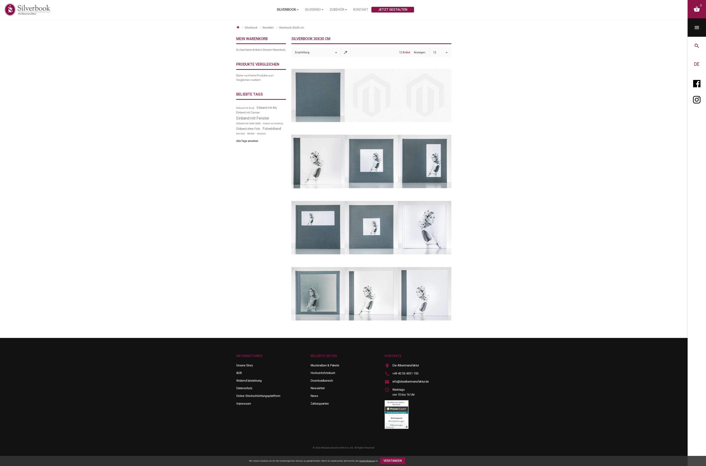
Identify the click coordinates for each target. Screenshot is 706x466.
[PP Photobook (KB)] (371, 95)
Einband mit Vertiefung (273, 123)
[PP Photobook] (424, 95)
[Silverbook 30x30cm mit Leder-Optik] (424, 294)
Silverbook (251, 27)
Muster (251, 133)
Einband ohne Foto (248, 128)
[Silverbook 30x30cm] (318, 95)
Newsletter (318, 388)
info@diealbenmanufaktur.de (410, 381)
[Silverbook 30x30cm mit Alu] (318, 294)
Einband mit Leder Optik (248, 123)
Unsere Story (244, 365)
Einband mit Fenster (252, 118)
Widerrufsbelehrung (249, 380)
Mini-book (240, 133)
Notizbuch (261, 133)
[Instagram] (697, 101)
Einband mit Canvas (248, 112)
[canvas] (371, 294)
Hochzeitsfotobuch (323, 373)
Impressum (243, 403)
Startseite (238, 27)
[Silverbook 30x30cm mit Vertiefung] (371, 228)
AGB (239, 373)
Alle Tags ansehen (247, 140)
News (314, 396)
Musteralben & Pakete (325, 365)
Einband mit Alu (267, 108)
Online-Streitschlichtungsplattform (258, 396)
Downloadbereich (322, 380)
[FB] (697, 83)
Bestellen (268, 27)
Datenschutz (244, 388)
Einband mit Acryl (245, 108)
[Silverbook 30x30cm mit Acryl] (318, 161)
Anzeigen (419, 52)
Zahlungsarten (320, 403)
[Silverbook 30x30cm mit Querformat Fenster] (318, 228)
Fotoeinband (272, 128)
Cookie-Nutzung (367, 461)
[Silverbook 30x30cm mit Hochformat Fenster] (424, 161)
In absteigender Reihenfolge (345, 52)
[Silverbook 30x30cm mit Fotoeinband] (424, 228)
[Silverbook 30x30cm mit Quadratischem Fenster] (371, 161)
